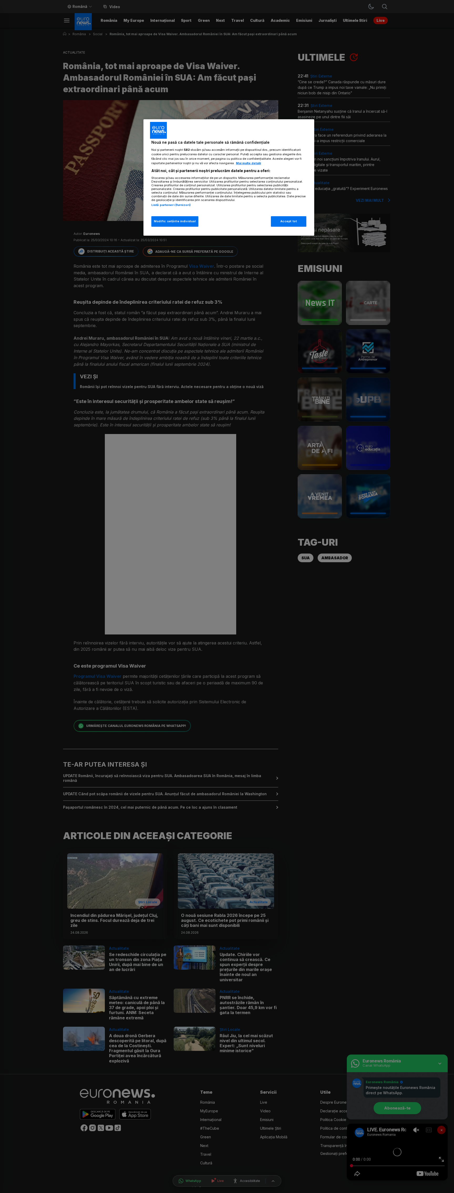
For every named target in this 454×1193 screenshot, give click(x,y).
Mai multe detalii (248, 163)
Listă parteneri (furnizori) (171, 205)
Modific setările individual (175, 221)
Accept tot (288, 221)
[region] (228, 177)
